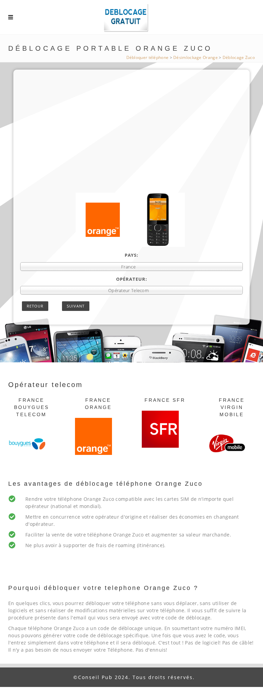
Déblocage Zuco (239, 57)
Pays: (131, 255)
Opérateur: (131, 279)
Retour (35, 306)
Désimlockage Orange (195, 57)
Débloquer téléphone (147, 57)
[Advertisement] (131, 141)
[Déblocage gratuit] (131, 18)
